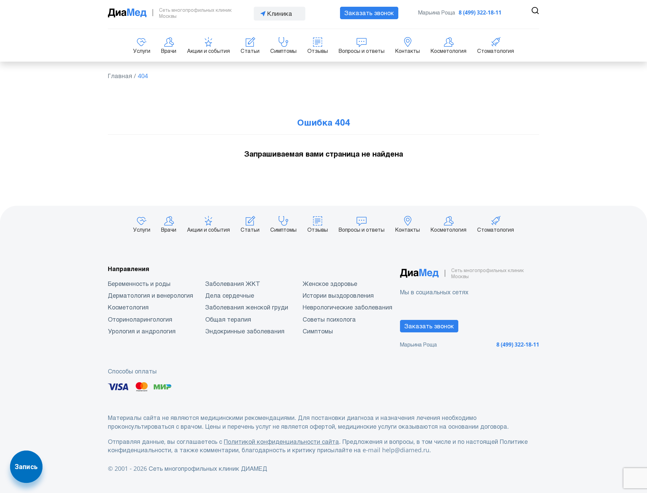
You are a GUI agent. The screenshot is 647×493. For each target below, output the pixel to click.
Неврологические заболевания (347, 307)
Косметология (448, 51)
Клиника (280, 13)
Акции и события (208, 51)
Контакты (407, 51)
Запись (26, 467)
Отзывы (317, 51)
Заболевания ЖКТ (232, 283)
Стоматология (495, 51)
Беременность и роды (139, 283)
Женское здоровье (330, 283)
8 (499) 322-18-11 (480, 12)
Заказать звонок (369, 13)
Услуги (141, 51)
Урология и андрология (142, 331)
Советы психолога (329, 319)
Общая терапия (228, 319)
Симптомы (283, 51)
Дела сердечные (229, 295)
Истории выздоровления (338, 295)
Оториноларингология (140, 319)
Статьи (250, 51)
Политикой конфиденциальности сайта (281, 441)
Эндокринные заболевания (244, 331)
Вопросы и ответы (361, 51)
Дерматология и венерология (150, 295)
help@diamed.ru (405, 450)
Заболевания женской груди (246, 307)
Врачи (168, 51)
